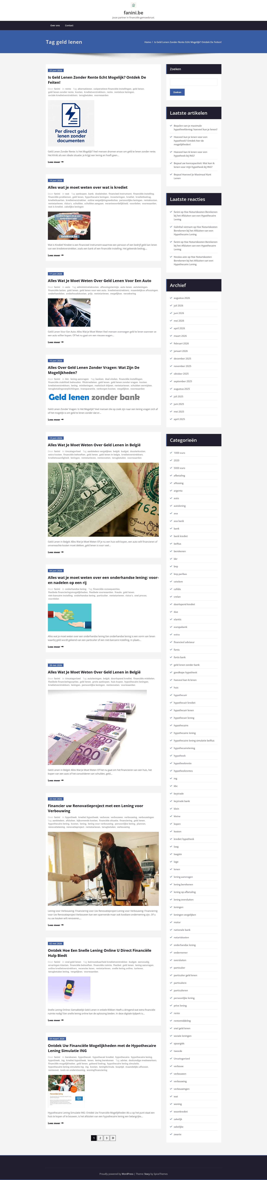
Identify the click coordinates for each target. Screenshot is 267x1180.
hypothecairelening (184, 748)
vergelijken (116, 293)
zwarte (177, 1134)
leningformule (106, 1066)
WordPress (127, 1173)
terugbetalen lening (58, 971)
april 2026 (179, 328)
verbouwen (117, 817)
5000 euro (179, 467)
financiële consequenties (106, 589)
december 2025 (182, 358)
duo (176, 611)
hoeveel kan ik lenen (185, 679)
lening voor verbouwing (100, 823)
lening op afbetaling (185, 891)
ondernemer (181, 952)
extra (177, 634)
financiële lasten (57, 290)
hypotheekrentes (183, 770)
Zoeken (175, 69)
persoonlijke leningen (130, 200)
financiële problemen (59, 196)
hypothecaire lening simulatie (123, 1063)
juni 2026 (179, 313)
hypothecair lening (184, 717)
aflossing (178, 483)
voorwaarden (101, 95)
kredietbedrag (143, 196)
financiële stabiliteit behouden (64, 382)
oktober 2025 (181, 373)
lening (74, 385)
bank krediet (181, 536)
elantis (177, 619)
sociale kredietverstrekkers (62, 95)
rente (68, 88)
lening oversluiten (183, 899)
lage (176, 861)
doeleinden (101, 193)
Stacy (147, 1173)
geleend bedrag (97, 1063)
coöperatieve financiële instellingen (112, 88)
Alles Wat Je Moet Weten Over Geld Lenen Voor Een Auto (99, 280)
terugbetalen (86, 95)
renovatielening (56, 827)
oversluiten (180, 960)
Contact (69, 25)
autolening (180, 505)
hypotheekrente (183, 763)
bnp (176, 566)
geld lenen (138, 88)
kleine (177, 816)
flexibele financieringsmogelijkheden (68, 592)
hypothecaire (122, 1057)
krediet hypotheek (88, 817)
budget (125, 451)
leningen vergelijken (185, 914)
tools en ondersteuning (72, 1070)
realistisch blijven (104, 385)
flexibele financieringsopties (63, 681)
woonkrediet (181, 1111)
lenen (90, 1060)
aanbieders (58, 820)
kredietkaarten (56, 200)
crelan (177, 596)
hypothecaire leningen (97, 196)
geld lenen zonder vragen (124, 382)
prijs (90, 293)
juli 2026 (178, 305)
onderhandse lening (75, 589)
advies (123, 1060)
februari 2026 (181, 343)
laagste (178, 854)
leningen (75, 457)
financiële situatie (108, 820)
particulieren (181, 990)
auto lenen (126, 287)
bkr (67, 379)
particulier (102, 595)
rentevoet (53, 1070)
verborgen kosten (106, 388)
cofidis (177, 589)
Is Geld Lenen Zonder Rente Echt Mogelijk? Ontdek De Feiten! (188, 42)
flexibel (117, 965)
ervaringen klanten (58, 965)
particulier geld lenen (185, 975)
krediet (130, 196)
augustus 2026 (182, 297)
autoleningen (140, 287)
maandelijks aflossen (136, 1066)
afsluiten (70, 820)
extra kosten (55, 454)
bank (91, 193)
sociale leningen (182, 1035)
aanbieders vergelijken (99, 451)
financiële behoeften (74, 454)
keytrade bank (182, 801)
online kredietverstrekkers (62, 968)
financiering (126, 820)
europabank (180, 626)
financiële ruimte (102, 965)
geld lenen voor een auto (93, 290)
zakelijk (178, 1119)
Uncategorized (73, 451)
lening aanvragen (79, 379)
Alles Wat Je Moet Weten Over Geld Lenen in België (94, 444)
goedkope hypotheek (185, 672)
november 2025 (182, 366)
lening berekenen (104, 1060)
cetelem (178, 581)
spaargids (179, 1043)
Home (147, 42)
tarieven (138, 968)
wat (67, 193)
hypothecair (84, 1057)
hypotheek (71, 817)
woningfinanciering (97, 1070)
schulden (78, 203)
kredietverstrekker (76, 200)
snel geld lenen (73, 961)
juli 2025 (178, 396)
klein (176, 808)
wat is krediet (55, 206)
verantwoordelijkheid (116, 203)
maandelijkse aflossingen (144, 290)
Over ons (55, 25)
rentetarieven (55, 203)
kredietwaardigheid (58, 457)
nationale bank (182, 929)
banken (99, 379)
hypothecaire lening (58, 823)
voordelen (135, 203)
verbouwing (130, 817)
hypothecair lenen (184, 710)
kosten (79, 92)
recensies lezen (86, 968)
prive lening (180, 1005)
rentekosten (150, 200)
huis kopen (117, 681)
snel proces (140, 595)
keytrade (179, 793)
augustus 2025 (182, 388)
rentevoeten (103, 457)
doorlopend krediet (121, 678)
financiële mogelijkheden (61, 1063)
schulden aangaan (94, 203)
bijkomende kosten (87, 820)
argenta (178, 490)
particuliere (180, 982)
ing (63, 1060)
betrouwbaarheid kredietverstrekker (107, 961)
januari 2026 (181, 350)
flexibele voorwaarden (101, 592)
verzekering (129, 293)
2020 (176, 460)
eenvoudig (143, 961)
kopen (177, 823)
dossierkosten (137, 451)
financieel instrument (120, 193)
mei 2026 (179, 320)
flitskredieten (89, 382)
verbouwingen (146, 817)
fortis (177, 649)
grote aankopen (100, 681)
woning (178, 1104)
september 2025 (183, 381)
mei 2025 (179, 411)
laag (176, 846)
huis (176, 687)
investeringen (117, 196)
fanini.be (133, 12)
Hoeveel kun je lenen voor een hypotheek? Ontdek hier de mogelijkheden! (190, 140)
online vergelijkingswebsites (103, 200)
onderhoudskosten (76, 293)
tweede (178, 1051)
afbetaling (179, 475)
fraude (118, 592)
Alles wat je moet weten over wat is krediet (87, 187)
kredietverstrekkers (94, 92)
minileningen (86, 385)
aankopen (81, 193)
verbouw (104, 817)
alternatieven (85, 88)
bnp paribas (180, 573)
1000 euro (179, 452)
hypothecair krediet (103, 1057)
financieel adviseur (184, 642)
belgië (116, 451)
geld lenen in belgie (109, 454)
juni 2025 (179, 403)
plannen (141, 823)
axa (176, 513)
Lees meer (54, 161)
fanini (57, 88)
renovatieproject (75, 827)
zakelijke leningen (74, 206)
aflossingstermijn (109, 287)
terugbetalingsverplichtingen (63, 388)
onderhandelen (56, 293)
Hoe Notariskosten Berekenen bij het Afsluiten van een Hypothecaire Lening (195, 215)
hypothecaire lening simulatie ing (66, 1066)
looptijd (120, 1066)
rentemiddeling (182, 1020)
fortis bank (180, 657)
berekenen (71, 1057)
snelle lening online (122, 968)
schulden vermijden (141, 385)
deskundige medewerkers (142, 1060)
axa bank (179, 520)
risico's (68, 203)
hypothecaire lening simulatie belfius (194, 740)
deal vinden (111, 379)
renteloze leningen (124, 92)
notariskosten (181, 937)
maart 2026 (180, 335)
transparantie (88, 388)
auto (67, 287)
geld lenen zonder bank (186, 664)
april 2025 (179, 419)
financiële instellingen (130, 379)
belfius (177, 543)
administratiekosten (88, 287)
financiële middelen (143, 678)
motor (177, 922)
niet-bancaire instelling (60, 595)
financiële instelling (143, 193)
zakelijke (178, 1126)
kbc (176, 785)
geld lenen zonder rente (61, 92)
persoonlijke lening (125, 823)
